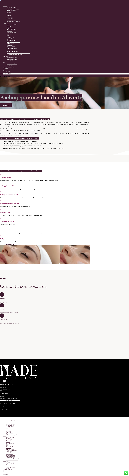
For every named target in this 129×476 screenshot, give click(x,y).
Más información (8, 244)
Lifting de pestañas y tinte (13, 42)
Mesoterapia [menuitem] (8, 431)
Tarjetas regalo (4, 409)
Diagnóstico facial (11, 32)
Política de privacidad (6, 391)
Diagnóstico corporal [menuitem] (10, 424)
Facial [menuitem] (4, 436)
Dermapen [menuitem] (8, 442)
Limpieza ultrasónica (12, 48)
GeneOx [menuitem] (7, 444)
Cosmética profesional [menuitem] (7, 469)
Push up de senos (11, 20)
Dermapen (9, 31)
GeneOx (9, 34)
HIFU (8, 36)
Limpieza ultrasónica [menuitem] (10, 455)
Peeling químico (11, 46)
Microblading (10, 45)
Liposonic (9, 12)
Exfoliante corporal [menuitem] (10, 426)
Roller (8, 14)
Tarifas (2, 406)
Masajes (9, 15)
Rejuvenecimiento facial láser (14, 54)
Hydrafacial (9, 39)
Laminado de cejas (11, 40)
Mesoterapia (10, 17)
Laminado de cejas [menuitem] (10, 449)
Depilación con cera (12, 57)
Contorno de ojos (11, 29)
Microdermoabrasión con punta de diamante (18, 53)
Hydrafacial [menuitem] (8, 448)
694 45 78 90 (3, 302)
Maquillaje (9, 65)
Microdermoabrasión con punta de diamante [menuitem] (15, 458)
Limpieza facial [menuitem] (9, 451)
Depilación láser (11, 61)
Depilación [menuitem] (5, 461)
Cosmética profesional (9, 67)
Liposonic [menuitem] (8, 427)
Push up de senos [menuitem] (9, 433)
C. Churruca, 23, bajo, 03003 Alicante (9, 323)
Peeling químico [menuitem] (9, 454)
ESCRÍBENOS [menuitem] (6, 474)
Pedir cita (6, 105)
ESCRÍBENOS (8, 73)
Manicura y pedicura (12, 64)
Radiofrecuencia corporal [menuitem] (11, 434)
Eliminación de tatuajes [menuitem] (11, 425)
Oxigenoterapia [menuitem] (9, 439)
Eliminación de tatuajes (13, 9)
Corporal (5, 6)
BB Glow (9, 26)
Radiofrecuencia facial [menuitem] (10, 456)
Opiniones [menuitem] (5, 470)
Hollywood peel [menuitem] (9, 446)
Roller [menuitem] (7, 428)
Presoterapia (10, 18)
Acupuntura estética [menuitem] (10, 437)
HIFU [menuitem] (7, 445)
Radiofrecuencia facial (12, 50)
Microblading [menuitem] (9, 452)
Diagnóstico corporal (12, 7)
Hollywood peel (10, 37)
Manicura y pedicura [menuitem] (10, 467)
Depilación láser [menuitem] (9, 464)
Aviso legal (3, 387)
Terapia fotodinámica (12, 51)
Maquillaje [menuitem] (8, 468)
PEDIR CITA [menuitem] (6, 473)
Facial (4, 23)
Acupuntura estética (12, 25)
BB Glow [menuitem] (8, 438)
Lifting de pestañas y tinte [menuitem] (11, 450)
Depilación (5, 56)
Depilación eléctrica (12, 59)
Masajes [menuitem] (7, 430)
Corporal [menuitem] (5, 423)
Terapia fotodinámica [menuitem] (10, 457)
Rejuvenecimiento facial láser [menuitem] (12, 460)
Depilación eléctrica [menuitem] (10, 463)
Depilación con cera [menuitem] (10, 462)
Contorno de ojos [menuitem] (9, 440)
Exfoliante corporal (11, 10)
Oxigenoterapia (11, 28)
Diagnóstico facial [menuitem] (10, 443)
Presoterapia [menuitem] (8, 432)
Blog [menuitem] (4, 471)
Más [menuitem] (4, 466)
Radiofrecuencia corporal (13, 21)
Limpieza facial (10, 43)
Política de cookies (5, 389)
